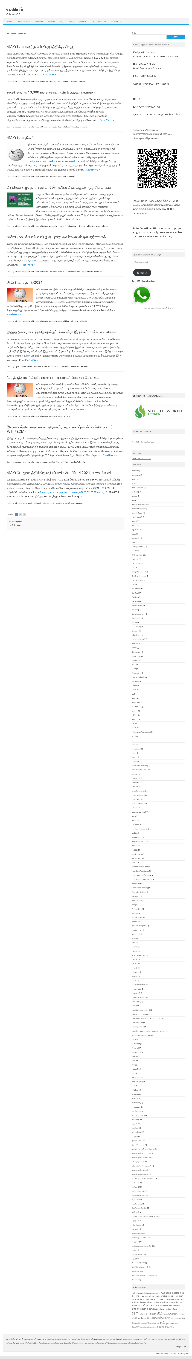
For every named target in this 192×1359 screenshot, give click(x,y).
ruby (133, 942)
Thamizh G (153, 1314)
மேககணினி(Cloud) (139, 1263)
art (133, 500)
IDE (133, 723)
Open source (74, 367)
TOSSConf (136, 1044)
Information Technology (141, 732)
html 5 (134, 719)
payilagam (135, 896)
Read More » (49, 74)
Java (133, 744)
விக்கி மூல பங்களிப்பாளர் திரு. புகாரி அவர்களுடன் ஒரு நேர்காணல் (56, 237)
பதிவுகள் (71, 21)
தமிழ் (164, 1322)
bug (133, 542)
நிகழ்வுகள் (51, 21)
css (133, 584)
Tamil (134, 1006)
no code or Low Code (140, 867)
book (134, 534)
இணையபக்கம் (137, 1141)
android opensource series (149, 1293)
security (135, 968)
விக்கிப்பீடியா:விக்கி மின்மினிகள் (143, 1275)
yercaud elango (102, 226)
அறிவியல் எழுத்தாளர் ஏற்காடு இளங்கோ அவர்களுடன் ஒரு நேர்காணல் (59, 187)
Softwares (136, 1001)
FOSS (166, 1299)
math (134, 816)
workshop (135, 1119)
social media (136, 989)
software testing (138, 997)
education (135, 635)
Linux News (136, 799)
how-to (134, 711)
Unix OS (135, 1056)
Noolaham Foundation (140, 871)
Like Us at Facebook (142, 431)
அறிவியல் (135, 1128)
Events (134, 660)
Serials (134, 976)
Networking (136, 858)
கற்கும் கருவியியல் (138, 1191)
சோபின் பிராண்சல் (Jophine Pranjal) (145, 1216)
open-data (136, 883)
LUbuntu (135, 808)
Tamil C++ (145, 1314)
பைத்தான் (135, 1242)
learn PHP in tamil (170, 1302)
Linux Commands (138, 791)
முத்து (134, 1258)
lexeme (134, 774)
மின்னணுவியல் (137, 1254)
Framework (136, 673)
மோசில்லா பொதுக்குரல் (140, 1267)
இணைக (142, 272)
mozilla (134, 846)
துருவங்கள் (144, 1327)
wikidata (18, 81)
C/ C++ (134, 551)
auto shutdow (137, 513)
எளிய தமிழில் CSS (138, 1162)
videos (134, 1069)
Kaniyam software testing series (152, 1302)
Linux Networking (138, 795)
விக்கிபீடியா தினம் (20, 138)
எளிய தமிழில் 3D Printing (141, 1153)
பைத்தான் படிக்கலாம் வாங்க (141, 1246)
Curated (135, 593)
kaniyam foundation (139, 766)
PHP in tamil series (174, 1305)
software (135, 993)
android (135, 492)
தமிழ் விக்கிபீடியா (58, 503)
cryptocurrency (137, 580)
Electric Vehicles (138, 639)
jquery (134, 757)
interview (72, 226)
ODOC (139, 1305)
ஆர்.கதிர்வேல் (137, 1132)
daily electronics (165, 1296)
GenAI (134, 690)
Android (135, 1293)
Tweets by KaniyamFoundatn (143, 442)
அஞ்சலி (134, 1124)
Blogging (135, 1296)
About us (115, 21)
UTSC (134, 1060)
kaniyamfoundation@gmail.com (150, 134)
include (171, 1299)
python (135, 1308)
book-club (135, 538)
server (134, 980)
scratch (134, 959)
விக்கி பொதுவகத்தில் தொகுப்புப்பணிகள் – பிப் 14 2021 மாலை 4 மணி (59, 473)
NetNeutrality (137, 854)
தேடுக (134, 33)
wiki (64, 176)
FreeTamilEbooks (138, 677)
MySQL (134, 850)
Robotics (135, 934)
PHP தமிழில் (136, 909)
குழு (61, 21)
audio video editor (139, 508)
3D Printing (136, 471)
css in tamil (136, 589)
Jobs (133, 753)
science (134, 951)
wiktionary (44, 81)
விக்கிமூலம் (136, 1280)
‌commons (79, 503)
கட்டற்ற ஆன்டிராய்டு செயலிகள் (142, 1178)
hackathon (136, 702)
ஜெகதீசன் (135, 1221)
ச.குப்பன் (135, 1199)
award (134, 521)
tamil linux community (140, 1010)
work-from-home (138, 1115)
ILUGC (134, 728)
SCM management (139, 955)
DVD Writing (136, 626)
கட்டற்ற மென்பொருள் (158, 1317)
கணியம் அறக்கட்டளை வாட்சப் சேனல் (158, 308)
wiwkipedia (53, 81)
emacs (134, 648)
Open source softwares (42, 367)
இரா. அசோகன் (137, 1145)
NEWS (134, 862)
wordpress (136, 1111)
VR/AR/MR (136, 1077)
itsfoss (65, 367)
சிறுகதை (141, 1323)
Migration (135, 825)
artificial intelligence (139, 504)
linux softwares (137, 803)
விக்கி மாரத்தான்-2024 (24, 282)
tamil (136, 1313)
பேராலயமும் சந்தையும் (139, 1237)
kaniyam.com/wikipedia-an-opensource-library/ (55, 161)
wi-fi (133, 1086)
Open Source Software (24, 367)
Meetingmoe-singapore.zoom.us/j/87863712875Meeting (72, 492)
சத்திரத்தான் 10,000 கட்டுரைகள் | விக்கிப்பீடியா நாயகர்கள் (52, 92)
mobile (134, 833)
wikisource (35, 81)
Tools (134, 1039)
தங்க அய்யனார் (137, 1225)
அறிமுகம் (9, 21)
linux (177, 1302)
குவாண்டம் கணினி (138, 1195)
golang (134, 698)
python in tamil (147, 1309)
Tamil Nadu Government (141, 1014)
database (135, 601)
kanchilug (135, 761)
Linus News (136, 787)
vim (133, 1073)
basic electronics (174, 1292)
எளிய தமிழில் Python (139, 1170)
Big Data (135, 530)
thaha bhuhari (74, 272)
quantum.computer (139, 926)
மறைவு (134, 1250)
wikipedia (26, 81)
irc (133, 740)
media (30, 503)
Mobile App (136, 837)
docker (134, 622)
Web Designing (137, 1081)
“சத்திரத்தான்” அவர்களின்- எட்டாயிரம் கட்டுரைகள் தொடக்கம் (54, 377)
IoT (133, 736)
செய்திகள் (135, 1212)
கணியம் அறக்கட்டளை (99, 21)
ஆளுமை (135, 1136)
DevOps (135, 610)
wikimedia (74, 321)
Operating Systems (139, 892)
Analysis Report (138, 487)
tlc (160, 1313)
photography (137, 900)
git (133, 694)
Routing (135, 938)
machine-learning (138, 812)
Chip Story (136, 563)
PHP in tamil (164, 1305)
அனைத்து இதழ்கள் (23, 21)
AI (132, 483)
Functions (135, 681)
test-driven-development (141, 1035)
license (134, 782)
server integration (138, 985)
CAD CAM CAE (137, 555)
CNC (133, 568)
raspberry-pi (136, 930)
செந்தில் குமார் (137, 1204)
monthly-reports (138, 841)
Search (176, 37)
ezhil (133, 664)
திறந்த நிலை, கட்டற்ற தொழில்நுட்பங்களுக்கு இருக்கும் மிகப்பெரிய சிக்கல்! (62, 332)
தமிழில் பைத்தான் (152, 1323)
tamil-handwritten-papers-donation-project (148, 1031)
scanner (135, 947)
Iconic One (160, 1354)
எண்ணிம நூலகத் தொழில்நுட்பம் (143, 1149)
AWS (133, 525)
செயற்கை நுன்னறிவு (139, 1208)
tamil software (137, 1023)
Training (135, 1048)
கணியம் (14, 9)
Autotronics (136, 517)
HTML (134, 715)
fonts (134, 669)
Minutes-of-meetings (140, 829)
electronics (158, 1299)
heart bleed (136, 707)
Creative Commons (139, 576)
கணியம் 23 (136, 1187)
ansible (134, 496)
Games (134, 686)
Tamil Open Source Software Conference (147, 1018)
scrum (134, 963)
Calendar (135, 559)
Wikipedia (74, 81)
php (133, 905)
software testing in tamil (168, 1309)
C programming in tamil (147, 1296)
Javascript (135, 749)
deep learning (137, 605)
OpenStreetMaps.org (140, 888)
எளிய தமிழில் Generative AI (142, 1166)
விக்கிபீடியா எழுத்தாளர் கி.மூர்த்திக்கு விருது (40, 47)
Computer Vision (138, 572)
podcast (135, 913)
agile (133, 479)
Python (134, 921)
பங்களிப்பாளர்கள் (138, 1233)
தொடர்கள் (152, 1327)
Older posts (15, 525)
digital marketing (138, 614)
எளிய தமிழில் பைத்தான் (140, 1174)
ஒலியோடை (82, 21)
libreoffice (136, 778)
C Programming (138, 546)
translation (136, 1052)
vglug (134, 1065)
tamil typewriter (138, 1027)
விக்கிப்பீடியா (69, 503)
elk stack (135, 643)
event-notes (136, 656)
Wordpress (174, 1314)
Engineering (136, 652)
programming (137, 917)
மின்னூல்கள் (39, 21)
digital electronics (141, 1299)
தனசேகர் (135, 1229)
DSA (150, 1299)
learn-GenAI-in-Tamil (139, 770)
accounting (136, 475)
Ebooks (134, 631)
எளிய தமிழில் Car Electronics (142, 1157)
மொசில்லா (170, 1327)
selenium (135, 972)
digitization (136, 618)
